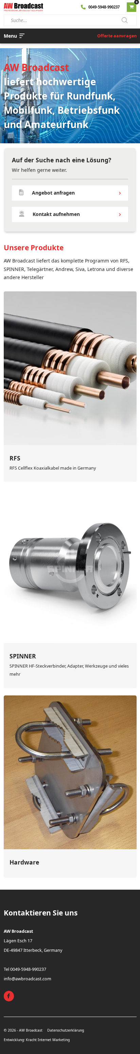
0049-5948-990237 (104, 7)
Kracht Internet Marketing (48, 1039)
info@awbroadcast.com (27, 979)
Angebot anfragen (53, 192)
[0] (131, 7)
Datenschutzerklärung (65, 1030)
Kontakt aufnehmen (56, 214)
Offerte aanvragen (117, 36)
